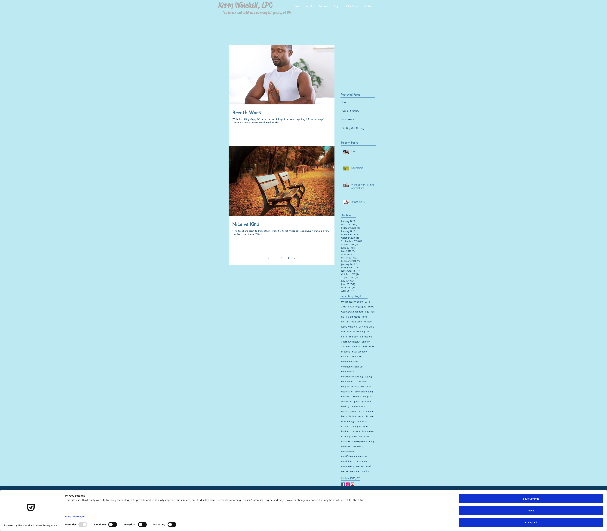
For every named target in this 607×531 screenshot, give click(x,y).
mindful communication (354, 456)
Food (364, 316)
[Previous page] (268, 258)
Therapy (353, 336)
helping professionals (352, 411)
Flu (342, 316)
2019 (343, 306)
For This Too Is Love (351, 321)
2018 (367, 301)
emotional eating (364, 391)
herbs (344, 416)
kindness (346, 431)
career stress (357, 356)
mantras (345, 441)
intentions (362, 421)
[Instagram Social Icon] (348, 484)
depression (347, 391)
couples (345, 386)
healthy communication (353, 406)
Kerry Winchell (349, 326)
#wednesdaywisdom (352, 301)
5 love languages (357, 306)
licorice (356, 431)
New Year (346, 331)
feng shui (368, 396)
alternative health (350, 341)
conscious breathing (352, 376)
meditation (357, 446)
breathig (345, 351)
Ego (367, 311)
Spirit (344, 336)
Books (371, 306)
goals (357, 401)
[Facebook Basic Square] (343, 484)
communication (349, 361)
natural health (363, 466)
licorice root (368, 431)
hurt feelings (348, 421)
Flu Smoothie (353, 316)
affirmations (365, 336)
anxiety (366, 341)
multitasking (347, 466)
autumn (345, 346)
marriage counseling (363, 441)
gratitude (366, 401)
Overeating (359, 331)
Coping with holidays (352, 311)
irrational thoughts (351, 426)
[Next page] (295, 258)
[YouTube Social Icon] (352, 484)
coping (368, 376)
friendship (346, 401)
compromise (347, 371)
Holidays (368, 321)
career (344, 356)
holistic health (356, 416)
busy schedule (360, 351)
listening (345, 436)
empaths (346, 396)
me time (345, 446)
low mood (364, 436)
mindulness (347, 461)
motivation (361, 461)
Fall (373, 311)
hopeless (371, 416)
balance (356, 346)
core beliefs (347, 381)
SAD (369, 331)
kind (365, 426)
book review (368, 346)
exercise (357, 396)
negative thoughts (359, 471)
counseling (361, 381)
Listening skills (366, 326)
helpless (370, 411)
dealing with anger (361, 386)
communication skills (352, 366)
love (354, 436)
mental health (348, 451)
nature (344, 471)
